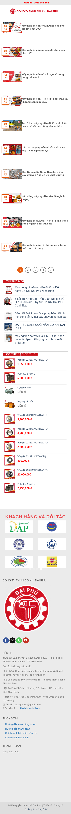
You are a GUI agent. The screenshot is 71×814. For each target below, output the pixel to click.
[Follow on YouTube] (26, 640)
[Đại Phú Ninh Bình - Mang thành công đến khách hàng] (33, 11)
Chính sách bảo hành (17, 737)
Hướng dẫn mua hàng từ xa (20, 724)
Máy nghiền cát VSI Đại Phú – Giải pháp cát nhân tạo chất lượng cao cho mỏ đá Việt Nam (39, 339)
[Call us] (19, 640)
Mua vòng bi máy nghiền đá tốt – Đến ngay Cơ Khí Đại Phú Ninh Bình (37, 289)
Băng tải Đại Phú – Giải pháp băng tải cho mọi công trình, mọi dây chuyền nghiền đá (40, 315)
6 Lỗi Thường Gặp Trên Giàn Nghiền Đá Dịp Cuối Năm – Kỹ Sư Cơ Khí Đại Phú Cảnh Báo (39, 302)
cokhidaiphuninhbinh (29, 708)
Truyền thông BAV (37, 809)
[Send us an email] (12, 640)
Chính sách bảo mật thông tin (21, 733)
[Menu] (4, 11)
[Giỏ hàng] (67, 11)
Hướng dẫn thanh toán (17, 728)
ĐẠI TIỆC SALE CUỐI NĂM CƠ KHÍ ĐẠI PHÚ (40, 326)
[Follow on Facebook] (6, 640)
